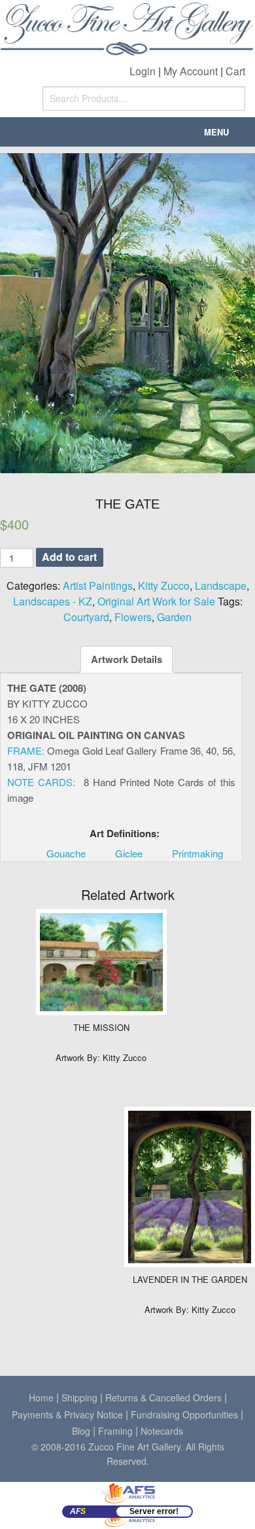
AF (78, 1511)
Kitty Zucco (164, 585)
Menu (216, 132)
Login (142, 71)
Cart (235, 71)
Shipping (79, 1397)
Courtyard (86, 616)
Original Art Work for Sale (156, 601)
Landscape (220, 585)
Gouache (66, 853)
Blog (81, 1430)
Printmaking (197, 853)
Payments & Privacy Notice (67, 1414)
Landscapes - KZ (52, 601)
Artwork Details (126, 659)
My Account (190, 71)
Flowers (133, 616)
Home (41, 1397)
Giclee (129, 853)
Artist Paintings (98, 585)
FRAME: (25, 750)
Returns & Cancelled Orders (163, 1397)
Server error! (153, 1511)
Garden (174, 616)
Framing (115, 1430)
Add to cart (69, 556)
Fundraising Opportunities (184, 1414)
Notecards (162, 1430)
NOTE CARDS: (41, 782)
